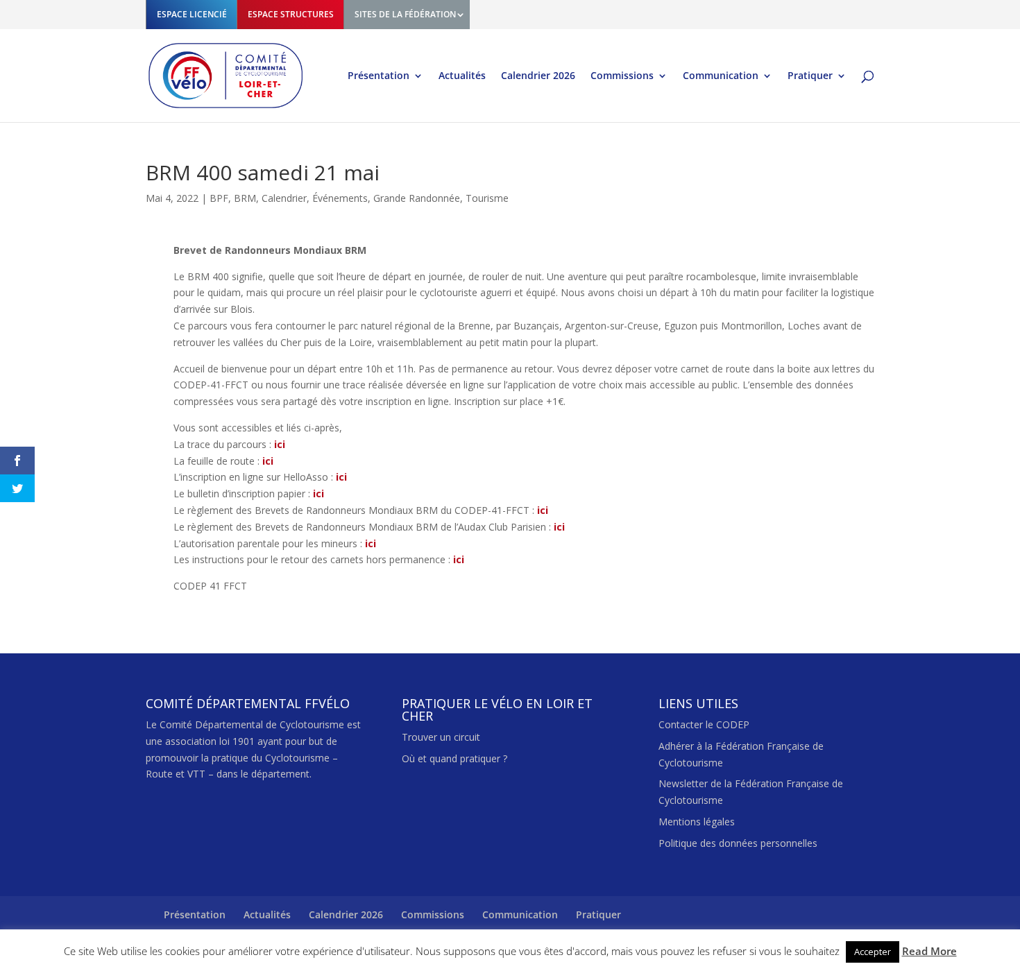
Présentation (378, 76)
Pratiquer (810, 76)
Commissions (622, 76)
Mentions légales (696, 821)
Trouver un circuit (441, 737)
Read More (929, 951)
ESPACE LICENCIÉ (192, 14)
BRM (245, 198)
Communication (720, 76)
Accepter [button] (872, 951)
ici (279, 444)
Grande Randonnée (416, 198)
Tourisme (487, 198)
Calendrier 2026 (538, 76)
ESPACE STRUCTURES (291, 14)
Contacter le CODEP (703, 724)
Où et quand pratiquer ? (454, 758)
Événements (340, 198)
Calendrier (284, 198)
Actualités (462, 76)
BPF (219, 198)
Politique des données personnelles (737, 843)
